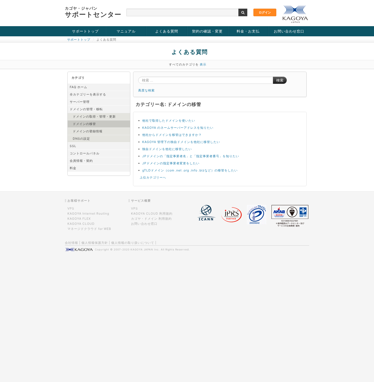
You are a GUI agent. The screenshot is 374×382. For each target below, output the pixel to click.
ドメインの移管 (84, 124)
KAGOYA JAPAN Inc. (145, 249)
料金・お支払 (248, 31)
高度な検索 (146, 90)
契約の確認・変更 (207, 31)
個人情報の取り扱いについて (132, 243)
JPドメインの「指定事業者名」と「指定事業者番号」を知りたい (190, 156)
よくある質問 (166, 31)
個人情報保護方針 (94, 243)
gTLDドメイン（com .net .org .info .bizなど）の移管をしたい (190, 170)
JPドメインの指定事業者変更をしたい (170, 163)
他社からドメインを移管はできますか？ (172, 135)
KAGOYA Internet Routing (88, 213)
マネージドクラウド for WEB (89, 229)
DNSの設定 (81, 138)
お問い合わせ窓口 (289, 31)
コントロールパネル (84, 153)
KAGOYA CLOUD (81, 224)
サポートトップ (85, 31)
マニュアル (126, 31)
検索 (279, 80)
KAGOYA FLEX (79, 218)
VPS (70, 208)
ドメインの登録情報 (88, 131)
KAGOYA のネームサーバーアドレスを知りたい (177, 128)
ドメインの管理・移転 (86, 109)
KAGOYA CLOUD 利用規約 (151, 213)
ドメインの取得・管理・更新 (94, 116)
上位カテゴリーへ (153, 177)
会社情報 (71, 243)
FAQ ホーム (78, 87)
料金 (73, 168)
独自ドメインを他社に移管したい (167, 149)
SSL (73, 146)
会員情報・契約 (81, 161)
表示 (203, 64)
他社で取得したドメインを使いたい (168, 120)
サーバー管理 (80, 102)
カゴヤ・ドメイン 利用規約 (151, 218)
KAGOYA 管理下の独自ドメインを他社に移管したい (181, 142)
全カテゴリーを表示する (88, 94)
